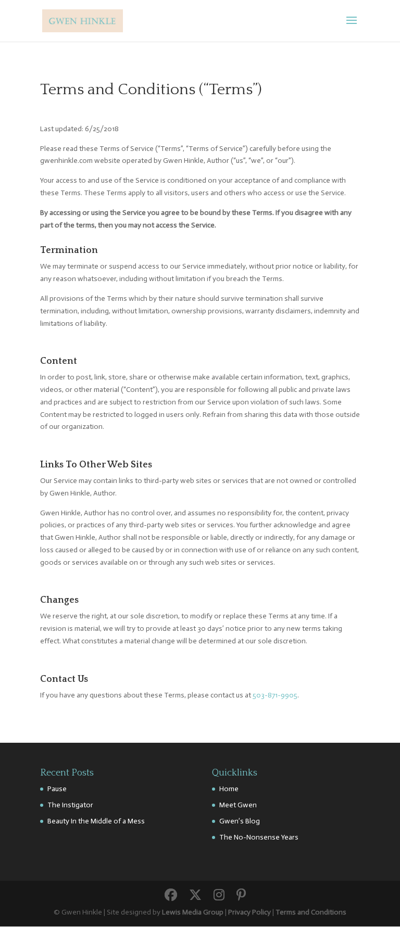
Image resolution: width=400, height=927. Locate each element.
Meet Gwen (238, 805)
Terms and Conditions (311, 912)
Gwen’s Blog (239, 821)
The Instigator (70, 805)
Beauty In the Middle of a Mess (96, 821)
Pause (57, 788)
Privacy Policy (249, 912)
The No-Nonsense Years (258, 837)
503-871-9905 (275, 695)
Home (229, 788)
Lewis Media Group (192, 912)
